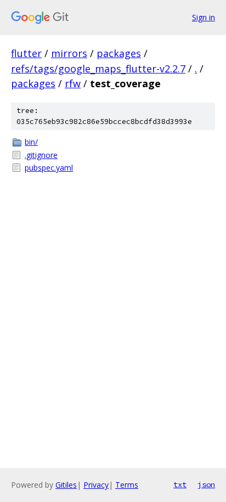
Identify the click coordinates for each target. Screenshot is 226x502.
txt (180, 484)
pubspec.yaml (49, 167)
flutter (26, 53)
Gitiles (66, 485)
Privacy (96, 485)
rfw (73, 83)
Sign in (203, 17)
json (206, 484)
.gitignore (41, 155)
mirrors (69, 53)
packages (119, 53)
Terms (126, 485)
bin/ (31, 142)
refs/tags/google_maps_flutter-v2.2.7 (98, 68)
